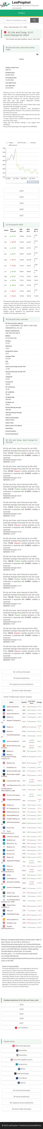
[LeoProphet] (5, 5)
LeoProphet (21, 2)
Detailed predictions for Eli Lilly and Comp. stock (21, 1000)
